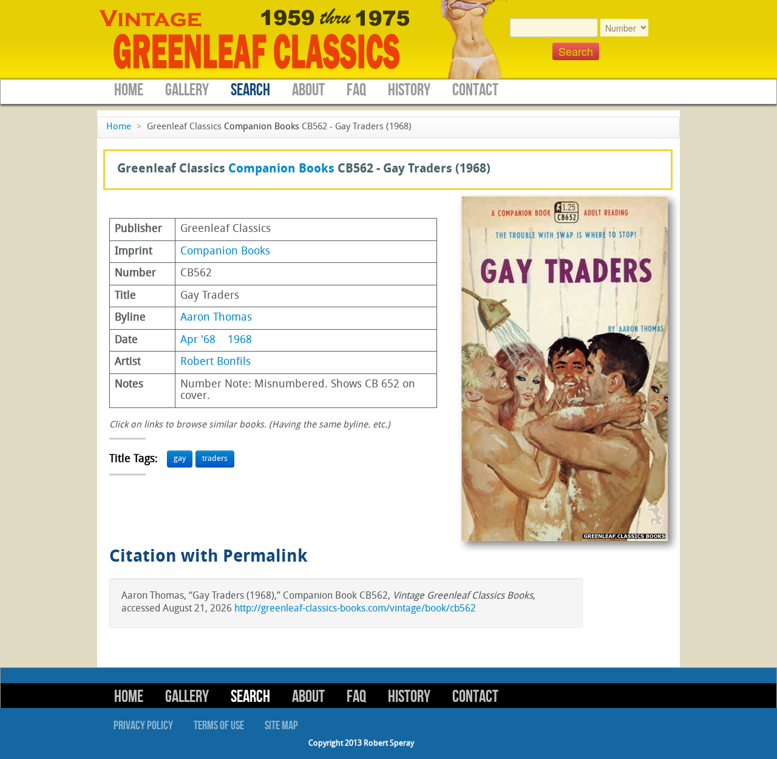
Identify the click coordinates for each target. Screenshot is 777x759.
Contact (475, 90)
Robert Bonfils (215, 362)
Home (128, 90)
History (409, 90)
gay (180, 459)
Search (250, 90)
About (308, 90)
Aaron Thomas (216, 318)
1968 (240, 340)
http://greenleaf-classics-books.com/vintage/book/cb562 (355, 609)
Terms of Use (219, 725)
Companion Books (261, 127)
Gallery (187, 90)
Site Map (281, 725)
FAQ (356, 90)
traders (215, 459)
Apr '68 (197, 340)
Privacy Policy (143, 725)
